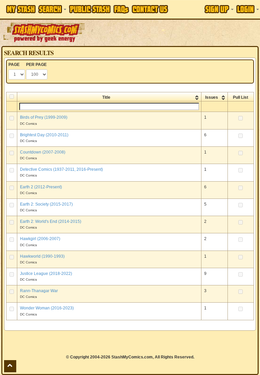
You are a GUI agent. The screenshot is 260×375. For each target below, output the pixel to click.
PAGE (14, 64)
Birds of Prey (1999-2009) (43, 117)
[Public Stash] (90, 9)
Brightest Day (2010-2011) (44, 135)
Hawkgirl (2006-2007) (40, 238)
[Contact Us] (150, 9)
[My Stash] (21, 9)
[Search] (52, 9)
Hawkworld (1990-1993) (42, 256)
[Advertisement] (173, 32)
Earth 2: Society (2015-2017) (46, 204)
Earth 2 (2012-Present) (41, 187)
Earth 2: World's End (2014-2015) (50, 221)
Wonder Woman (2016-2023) (47, 308)
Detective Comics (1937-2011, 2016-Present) (61, 169)
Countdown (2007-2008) (42, 152)
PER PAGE (36, 64)
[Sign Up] (219, 9)
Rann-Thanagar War (39, 290)
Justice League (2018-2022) (46, 273)
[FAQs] (121, 9)
